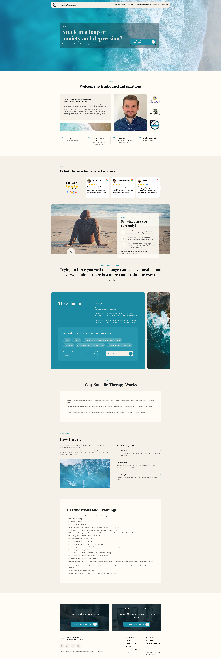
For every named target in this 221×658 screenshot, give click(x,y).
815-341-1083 (150, 641)
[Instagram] (67, 645)
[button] (160, 187)
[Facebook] (62, 645)
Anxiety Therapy (131, 646)
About (128, 641)
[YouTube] (78, 645)
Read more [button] (90, 195)
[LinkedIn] (73, 645)
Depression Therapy (132, 643)
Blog (127, 652)
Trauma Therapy (131, 649)
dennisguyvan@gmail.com (153, 643)
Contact (128, 654)
